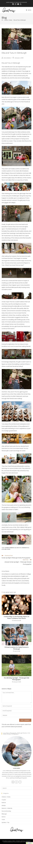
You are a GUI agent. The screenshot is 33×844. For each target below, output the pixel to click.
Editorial (4, 802)
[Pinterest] (20, 782)
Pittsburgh (4, 814)
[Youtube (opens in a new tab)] (18, 4)
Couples (4, 800)
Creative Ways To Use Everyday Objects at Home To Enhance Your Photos (16, 617)
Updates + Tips (5, 822)
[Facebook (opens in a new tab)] (13, 4)
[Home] (2, 20)
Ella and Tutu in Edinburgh (20, 20)
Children (7, 547)
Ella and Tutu (18, 547)
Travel (8, 549)
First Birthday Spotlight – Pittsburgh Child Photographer (16, 678)
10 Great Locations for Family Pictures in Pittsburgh (16, 648)
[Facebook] (13, 782)
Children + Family (6, 797)
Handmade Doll (25, 547)
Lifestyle (4, 805)
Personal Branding (6, 811)
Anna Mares (7, 58)
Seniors (3, 816)
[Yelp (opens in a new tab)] (20, 4)
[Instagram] (16, 782)
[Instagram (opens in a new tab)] (15, 4)
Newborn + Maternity (7, 808)
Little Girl (4, 549)
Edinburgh (11, 547)
